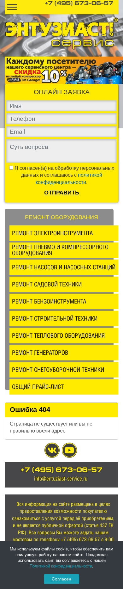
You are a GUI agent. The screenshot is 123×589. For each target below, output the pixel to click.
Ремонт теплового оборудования (58, 335)
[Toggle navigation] (12, 7)
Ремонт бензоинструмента (49, 301)
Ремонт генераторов (40, 352)
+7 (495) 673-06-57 (79, 3)
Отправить (61, 192)
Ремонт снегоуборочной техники (58, 369)
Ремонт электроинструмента (52, 233)
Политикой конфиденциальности (61, 566)
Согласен (61, 578)
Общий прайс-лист (38, 386)
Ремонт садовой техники (47, 284)
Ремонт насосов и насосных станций (63, 267)
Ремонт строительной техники (54, 318)
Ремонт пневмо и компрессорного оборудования (60, 249)
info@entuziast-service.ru (60, 478)
